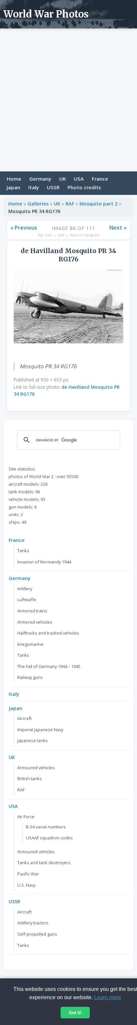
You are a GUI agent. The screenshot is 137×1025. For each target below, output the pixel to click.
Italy (33, 187)
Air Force (26, 817)
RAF (70, 204)
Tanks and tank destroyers (43, 863)
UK (62, 178)
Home (14, 178)
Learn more (107, 997)
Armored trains (32, 611)
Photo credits (84, 187)
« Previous (23, 227)
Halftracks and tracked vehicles (48, 633)
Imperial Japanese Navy (40, 730)
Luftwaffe (26, 599)
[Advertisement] (68, 100)
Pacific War (28, 874)
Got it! (75, 1012)
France (100, 178)
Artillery (24, 589)
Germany (40, 178)
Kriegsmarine (30, 644)
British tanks (29, 778)
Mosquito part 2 (98, 204)
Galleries (38, 204)
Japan (13, 187)
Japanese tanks (32, 740)
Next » (118, 227)
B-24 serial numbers (46, 827)
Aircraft (24, 718)
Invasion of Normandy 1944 (44, 562)
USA (79, 178)
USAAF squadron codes (49, 838)
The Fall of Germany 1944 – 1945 (48, 666)
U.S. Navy (26, 885)
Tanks (23, 551)
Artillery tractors (33, 923)
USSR (53, 187)
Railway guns (30, 677)
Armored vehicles (34, 622)
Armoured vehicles (36, 768)
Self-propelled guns (37, 934)
